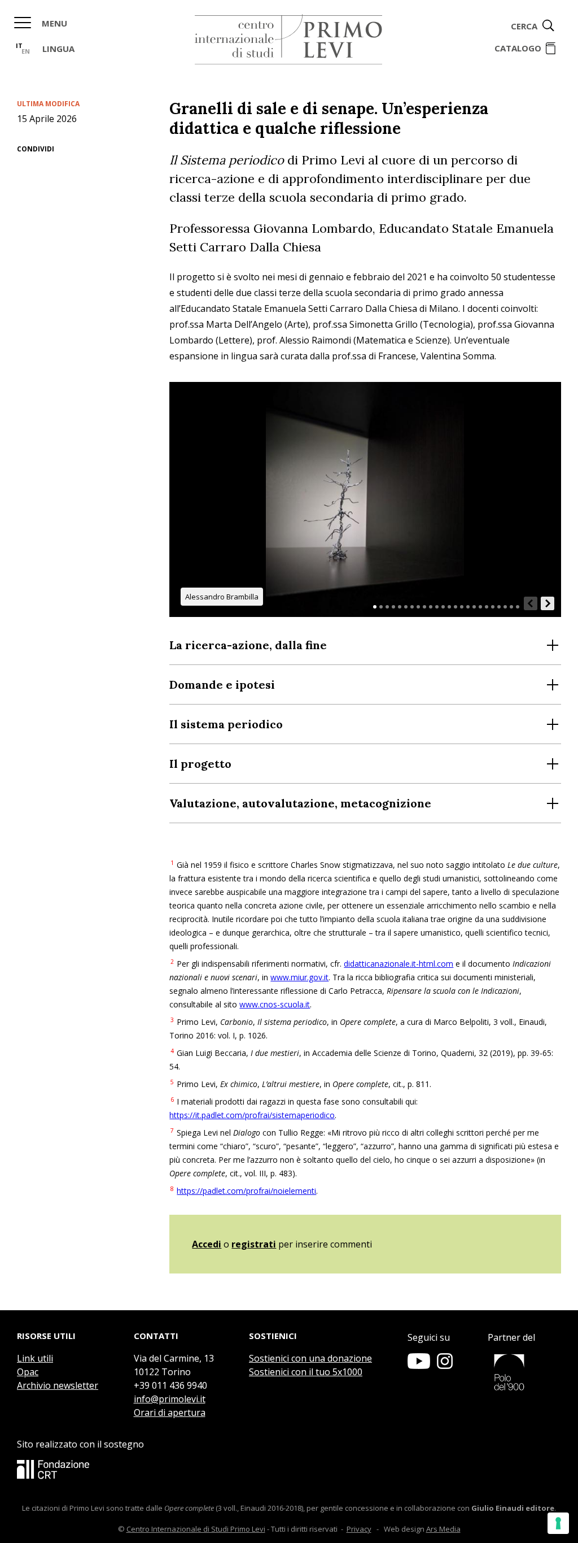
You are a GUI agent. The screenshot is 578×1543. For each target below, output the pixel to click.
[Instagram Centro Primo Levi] (445, 1365)
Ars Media (443, 1529)
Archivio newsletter (57, 1385)
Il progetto (200, 764)
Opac (27, 1372)
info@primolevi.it (169, 1399)
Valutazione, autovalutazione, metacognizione (300, 803)
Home (288, 39)
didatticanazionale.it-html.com (398, 963)
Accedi (206, 1244)
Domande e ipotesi (222, 684)
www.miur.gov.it (299, 977)
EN (25, 51)
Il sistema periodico (226, 724)
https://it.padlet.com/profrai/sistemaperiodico (252, 1115)
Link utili (35, 1358)
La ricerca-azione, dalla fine (248, 645)
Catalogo (517, 48)
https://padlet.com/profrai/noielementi (246, 1190)
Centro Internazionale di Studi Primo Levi (195, 1529)
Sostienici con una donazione (310, 1358)
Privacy (359, 1529)
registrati (253, 1244)
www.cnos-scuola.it (274, 1004)
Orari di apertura (169, 1412)
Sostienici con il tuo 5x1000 (305, 1372)
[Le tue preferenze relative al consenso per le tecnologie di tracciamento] (558, 1523)
